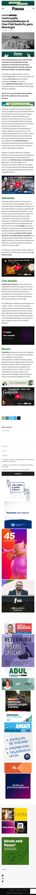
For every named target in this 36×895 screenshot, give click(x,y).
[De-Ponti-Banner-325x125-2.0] (18, 689)
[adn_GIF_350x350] (18, 762)
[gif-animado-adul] (18, 677)
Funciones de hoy (12, 15)
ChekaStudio (26, 893)
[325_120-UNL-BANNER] (18, 622)
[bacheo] (18, 711)
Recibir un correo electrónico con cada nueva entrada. (16, 469)
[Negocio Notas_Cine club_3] (18, 104)
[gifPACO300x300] (18, 798)
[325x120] (18, 721)
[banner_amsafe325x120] (18, 732)
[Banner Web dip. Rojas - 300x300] (18, 612)
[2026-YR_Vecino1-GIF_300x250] (18, 500)
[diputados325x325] (18, 528)
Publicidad (11, 890)
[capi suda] (14, 579)
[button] (33, 8)
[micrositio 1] (18, 54)
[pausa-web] (18, 772)
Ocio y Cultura (9, 12)
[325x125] (18, 633)
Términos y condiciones (21, 890)
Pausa (3, 12)
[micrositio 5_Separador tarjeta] (18, 383)
